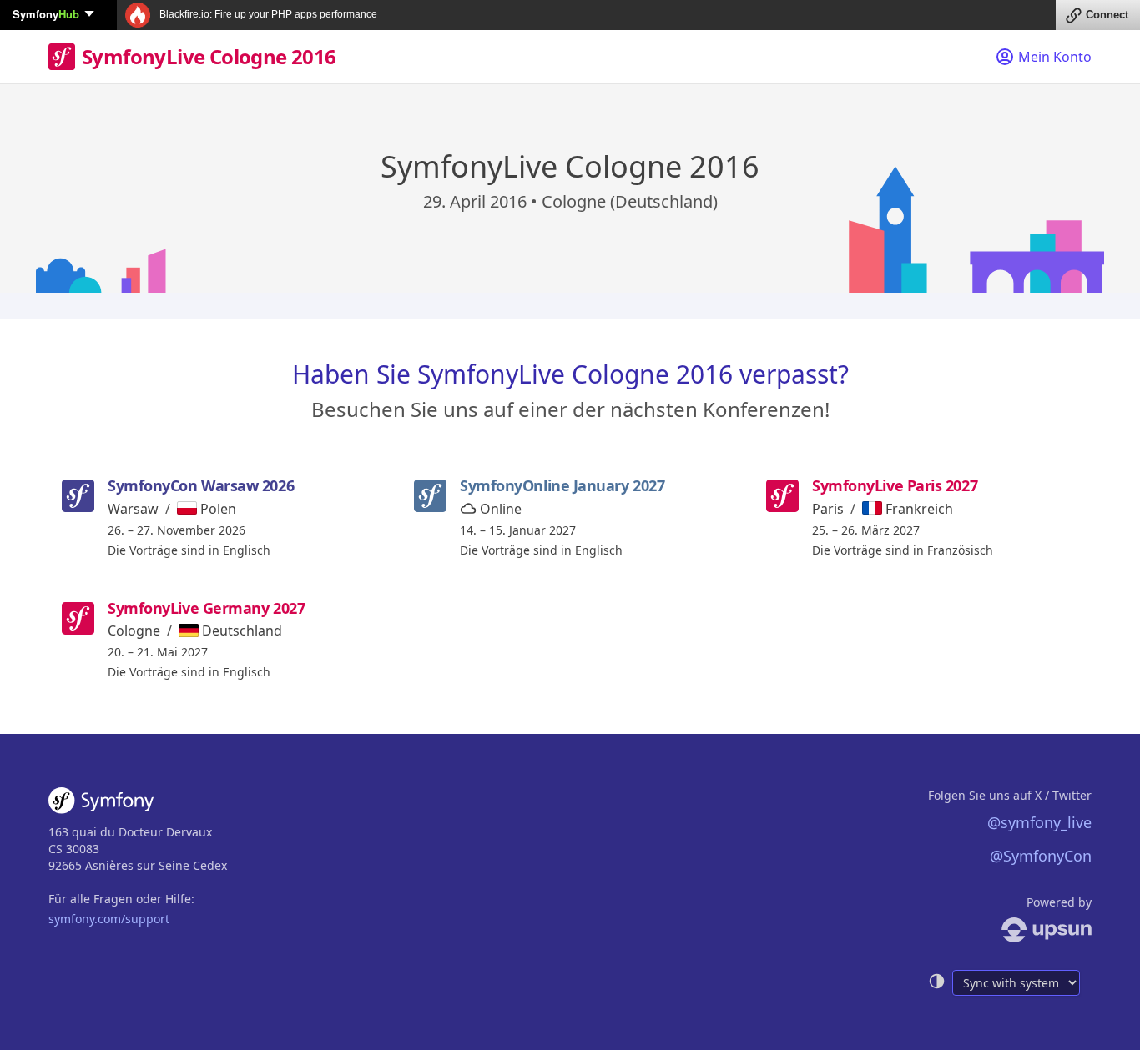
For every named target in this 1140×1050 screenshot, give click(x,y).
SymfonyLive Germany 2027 (206, 608)
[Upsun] (1010, 929)
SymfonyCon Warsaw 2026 (201, 485)
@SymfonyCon (1041, 856)
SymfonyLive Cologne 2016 (209, 56)
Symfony (46, 14)
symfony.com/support (108, 919)
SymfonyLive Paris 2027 (894, 485)
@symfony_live (1039, 822)
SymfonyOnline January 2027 (562, 485)
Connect (1107, 14)
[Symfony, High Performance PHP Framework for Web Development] (101, 804)
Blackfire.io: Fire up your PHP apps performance (267, 14)
